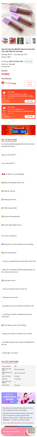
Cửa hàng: (4, 61)
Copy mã (30, 101)
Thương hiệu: (5, 66)
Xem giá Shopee (29, 83)
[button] (33, 20)
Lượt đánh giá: (18, 54)
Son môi (12, 64)
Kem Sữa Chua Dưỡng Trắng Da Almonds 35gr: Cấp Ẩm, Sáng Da (12, 431)
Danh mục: (5, 64)
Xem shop (28, 61)
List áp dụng (5, 101)
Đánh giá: (4, 54)
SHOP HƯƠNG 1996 (16, 61)
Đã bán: (4, 57)
